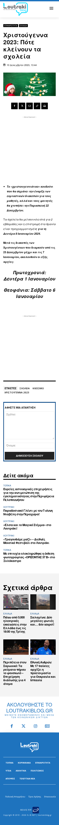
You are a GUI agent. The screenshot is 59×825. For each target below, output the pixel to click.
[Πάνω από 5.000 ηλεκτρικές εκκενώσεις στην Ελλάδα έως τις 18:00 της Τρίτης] (16, 602)
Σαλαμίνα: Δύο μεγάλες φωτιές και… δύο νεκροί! (42, 621)
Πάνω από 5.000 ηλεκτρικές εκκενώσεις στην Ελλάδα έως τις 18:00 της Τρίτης (14, 624)
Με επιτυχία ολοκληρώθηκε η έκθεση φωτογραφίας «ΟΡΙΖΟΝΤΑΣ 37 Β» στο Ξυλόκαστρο (29, 557)
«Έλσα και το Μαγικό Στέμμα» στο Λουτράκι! (27, 527)
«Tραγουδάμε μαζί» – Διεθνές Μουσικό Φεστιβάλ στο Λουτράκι (26, 541)
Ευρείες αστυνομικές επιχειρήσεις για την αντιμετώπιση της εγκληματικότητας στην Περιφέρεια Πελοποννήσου (28, 494)
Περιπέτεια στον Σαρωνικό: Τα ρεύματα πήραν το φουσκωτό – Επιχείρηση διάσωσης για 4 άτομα (14, 673)
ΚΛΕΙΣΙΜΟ (38, 388)
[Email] (29, 106)
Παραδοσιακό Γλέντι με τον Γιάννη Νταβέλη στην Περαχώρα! (28, 512)
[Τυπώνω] (44, 106)
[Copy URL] (37, 106)
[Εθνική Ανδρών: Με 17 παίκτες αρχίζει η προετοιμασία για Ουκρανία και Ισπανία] (43, 647)
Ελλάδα (23, 25)
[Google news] (47, 726)
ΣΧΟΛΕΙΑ (25, 388)
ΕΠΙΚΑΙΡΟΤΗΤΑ (10, 25)
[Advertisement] (29, 148)
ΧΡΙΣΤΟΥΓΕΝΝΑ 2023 (16, 392)
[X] (22, 106)
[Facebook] (14, 106)
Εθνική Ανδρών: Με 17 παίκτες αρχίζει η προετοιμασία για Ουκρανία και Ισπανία (43, 671)
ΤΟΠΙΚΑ (7, 485)
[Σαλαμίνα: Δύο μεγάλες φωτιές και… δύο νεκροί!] (43, 602)
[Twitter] (24, 726)
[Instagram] (35, 726)
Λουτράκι (8, 507)
